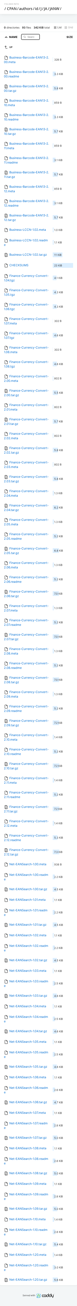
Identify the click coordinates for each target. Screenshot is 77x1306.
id (36, 8)
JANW (54, 8)
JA (45, 8)
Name (14, 36)
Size (70, 37)
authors (26, 8)
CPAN (12, 8)
